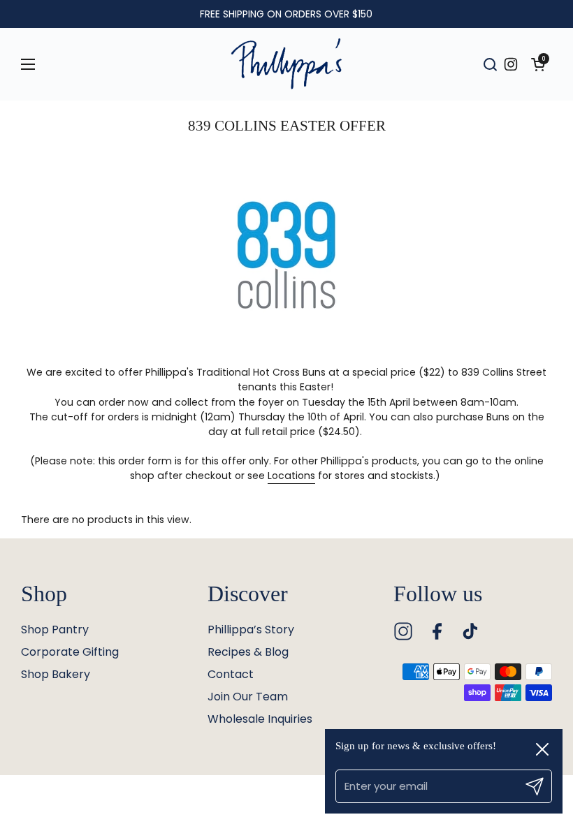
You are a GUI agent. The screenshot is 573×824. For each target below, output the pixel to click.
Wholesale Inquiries (260, 719)
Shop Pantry (55, 629)
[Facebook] (437, 631)
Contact (231, 674)
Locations (291, 476)
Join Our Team (248, 697)
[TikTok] (470, 631)
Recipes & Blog (248, 652)
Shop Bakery (55, 674)
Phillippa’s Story (251, 629)
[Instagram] (403, 631)
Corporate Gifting (70, 652)
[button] (538, 64)
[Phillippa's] (286, 64)
